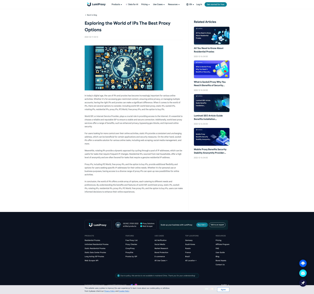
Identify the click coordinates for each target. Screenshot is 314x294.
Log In (199, 4)
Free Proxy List (131, 240)
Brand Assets (221, 260)
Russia (187, 248)
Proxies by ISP (131, 256)
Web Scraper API (91, 260)
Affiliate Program (222, 244)
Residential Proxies (92, 240)
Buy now (201, 225)
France (188, 252)
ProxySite (129, 252)
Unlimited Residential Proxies (96, 244)
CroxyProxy (130, 248)
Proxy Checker (131, 244)
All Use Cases (160, 260)
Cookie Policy (124, 291)
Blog (217, 256)
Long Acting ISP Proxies (94, 256)
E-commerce (160, 256)
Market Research (161, 248)
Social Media (160, 244)
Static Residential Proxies (95, 248)
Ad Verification (160, 240)
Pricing (218, 240)
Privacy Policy (109, 291)
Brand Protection (161, 252)
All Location (190, 260)
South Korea (190, 244)
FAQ (217, 248)
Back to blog (92, 15)
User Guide (220, 252)
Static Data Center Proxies (95, 252)
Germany (189, 240)
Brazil (187, 256)
